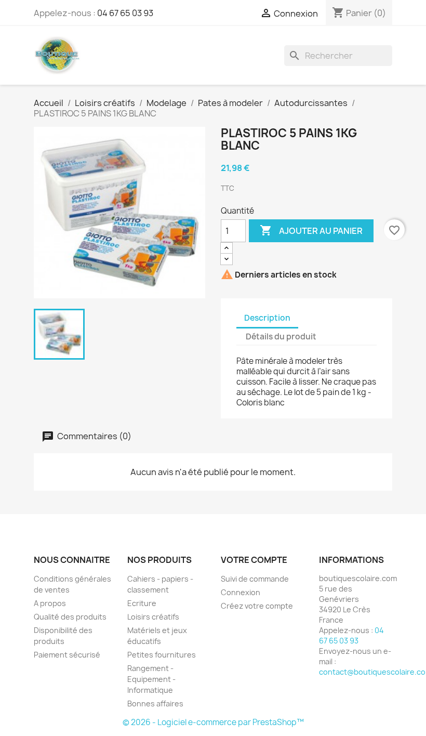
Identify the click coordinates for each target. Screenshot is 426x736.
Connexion (240, 592)
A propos (50, 603)
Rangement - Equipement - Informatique (151, 679)
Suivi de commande (255, 579)
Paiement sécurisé (67, 655)
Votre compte (254, 560)
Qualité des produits (70, 617)
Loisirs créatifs (153, 617)
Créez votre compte (257, 606)
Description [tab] (267, 317)
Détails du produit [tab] (281, 336)
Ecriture (141, 603)
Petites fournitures (161, 655)
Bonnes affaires (155, 703)
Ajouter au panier (311, 230)
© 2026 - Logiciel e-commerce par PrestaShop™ (213, 722)
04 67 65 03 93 (125, 13)
